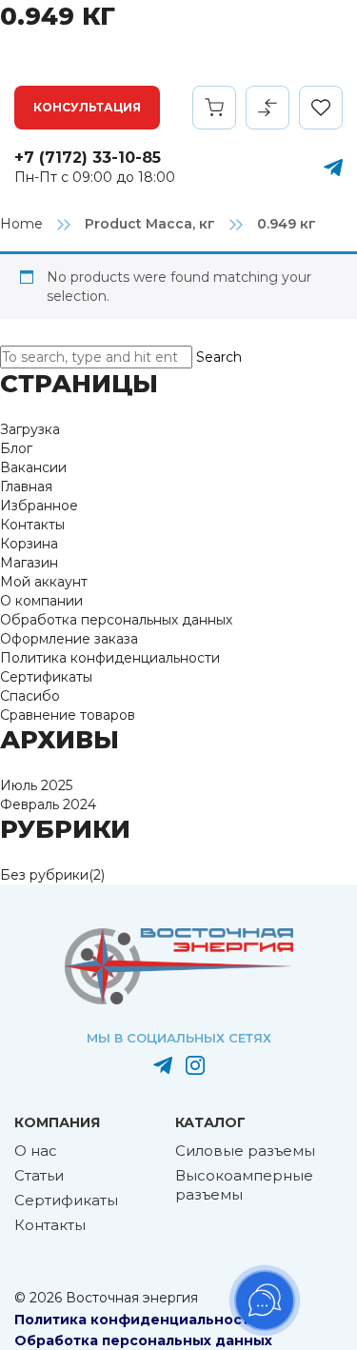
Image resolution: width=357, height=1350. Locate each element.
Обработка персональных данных (116, 619)
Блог (16, 448)
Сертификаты (46, 676)
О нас (35, 1151)
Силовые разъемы (245, 1151)
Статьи (39, 1175)
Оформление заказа (69, 638)
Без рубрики (44, 874)
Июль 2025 (36, 785)
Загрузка (30, 429)
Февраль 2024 (48, 804)
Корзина (29, 543)
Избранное (39, 505)
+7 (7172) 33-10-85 (87, 158)
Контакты (32, 524)
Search (219, 357)
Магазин (29, 562)
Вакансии (33, 467)
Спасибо (30, 696)
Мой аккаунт (44, 581)
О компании (41, 600)
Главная (26, 486)
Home (21, 223)
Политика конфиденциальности (110, 657)
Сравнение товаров (67, 715)
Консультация (87, 107)
